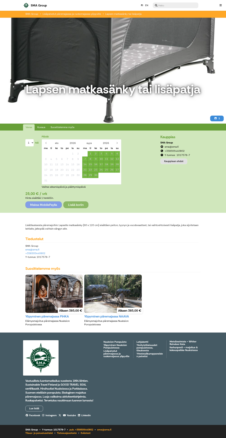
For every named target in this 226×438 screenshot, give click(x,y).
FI (142, 5)
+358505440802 (35, 253)
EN (146, 5)
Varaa (29, 127)
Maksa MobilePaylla (43, 205)
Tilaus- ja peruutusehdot (39, 433)
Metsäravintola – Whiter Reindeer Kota (183, 343)
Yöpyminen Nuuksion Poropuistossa (115, 346)
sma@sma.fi (32, 249)
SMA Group (31, 14)
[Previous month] (46, 143)
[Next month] (117, 143)
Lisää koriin (76, 205)
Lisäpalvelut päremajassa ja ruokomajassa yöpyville (72, 14)
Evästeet (86, 433)
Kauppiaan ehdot (173, 161)
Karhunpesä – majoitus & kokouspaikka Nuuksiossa (184, 349)
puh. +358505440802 (81, 429)
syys (89, 143)
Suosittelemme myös (62, 127)
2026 (73, 143)
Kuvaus (41, 127)
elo (57, 143)
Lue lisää (34, 408)
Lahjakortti (142, 342)
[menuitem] (175, 5)
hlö (37, 142)
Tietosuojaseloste (67, 433)
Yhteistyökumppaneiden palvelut (150, 355)
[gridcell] (45, 154)
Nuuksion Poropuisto (115, 342)
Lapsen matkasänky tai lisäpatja (123, 14)
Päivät (45, 136)
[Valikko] (220, 5)
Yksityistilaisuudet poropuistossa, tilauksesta (147, 348)
